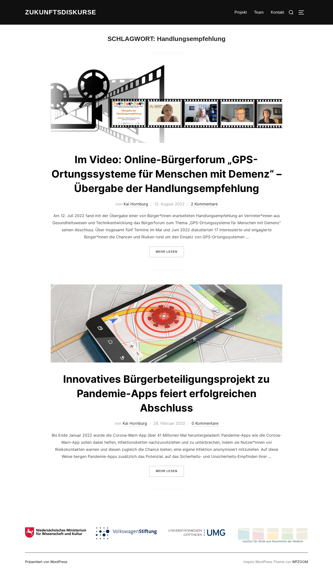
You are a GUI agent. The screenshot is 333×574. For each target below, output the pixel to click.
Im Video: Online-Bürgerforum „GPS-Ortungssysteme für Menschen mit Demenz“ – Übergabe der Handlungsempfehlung (166, 173)
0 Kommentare (205, 423)
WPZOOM (300, 562)
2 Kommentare (204, 203)
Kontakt (277, 12)
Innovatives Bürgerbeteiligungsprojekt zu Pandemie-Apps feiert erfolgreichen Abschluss (166, 393)
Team (259, 12)
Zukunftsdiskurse (60, 12)
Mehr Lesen (170, 251)
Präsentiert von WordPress (46, 562)
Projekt (241, 12)
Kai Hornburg (136, 203)
